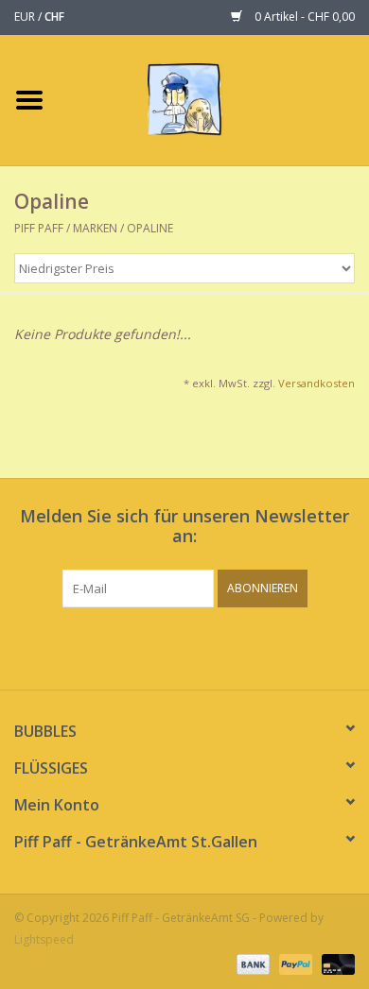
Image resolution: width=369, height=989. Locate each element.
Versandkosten (316, 383)
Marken (95, 228)
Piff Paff (40, 228)
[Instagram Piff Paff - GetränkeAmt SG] (201, 646)
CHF (54, 17)
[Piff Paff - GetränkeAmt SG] (213, 99)
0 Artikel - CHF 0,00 (303, 17)
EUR (26, 17)
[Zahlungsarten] (251, 963)
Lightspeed (44, 939)
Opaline (150, 228)
